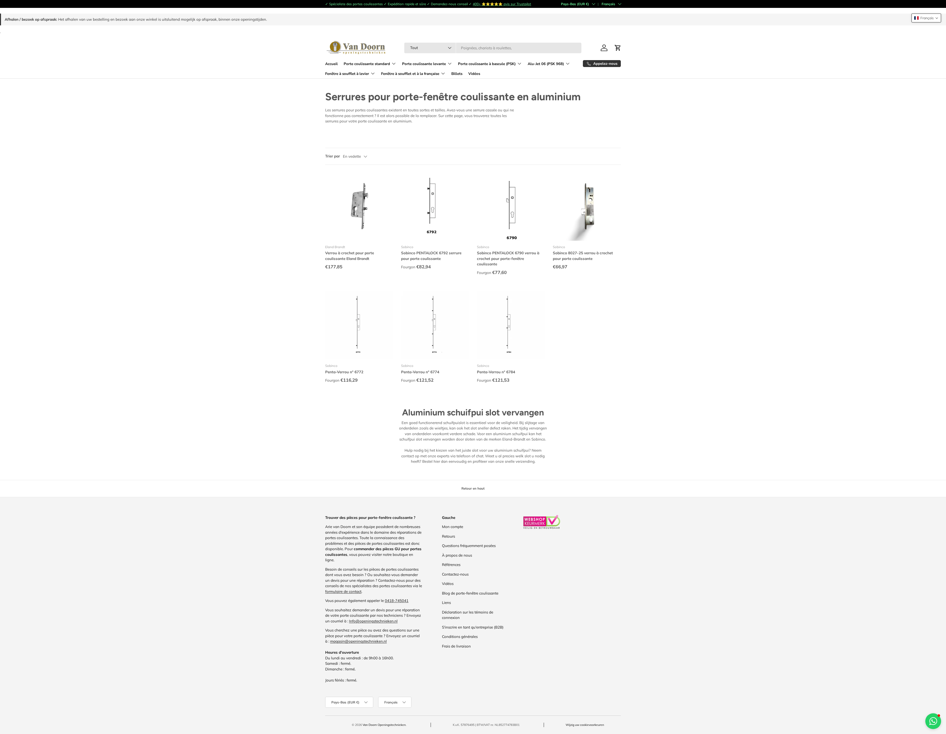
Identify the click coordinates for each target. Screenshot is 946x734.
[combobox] (492, 48)
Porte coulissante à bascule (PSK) (487, 63)
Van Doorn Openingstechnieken (384, 725)
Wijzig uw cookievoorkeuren (585, 725)
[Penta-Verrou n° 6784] (511, 325)
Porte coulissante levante (424, 63)
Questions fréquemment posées (469, 545)
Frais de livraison (456, 646)
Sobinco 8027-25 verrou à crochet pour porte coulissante (583, 256)
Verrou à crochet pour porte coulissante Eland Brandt (349, 256)
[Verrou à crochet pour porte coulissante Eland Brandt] (359, 207)
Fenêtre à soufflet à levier (347, 73)
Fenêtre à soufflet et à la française (410, 73)
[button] (926, 18)
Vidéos (474, 73)
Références (451, 564)
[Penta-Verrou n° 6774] (435, 325)
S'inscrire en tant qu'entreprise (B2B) (473, 627)
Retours (448, 536)
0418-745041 (396, 600)
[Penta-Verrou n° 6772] (359, 325)
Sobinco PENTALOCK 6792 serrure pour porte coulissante (431, 256)
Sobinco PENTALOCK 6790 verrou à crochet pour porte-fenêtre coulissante (508, 258)
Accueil (331, 63)
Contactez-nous (455, 574)
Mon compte (452, 526)
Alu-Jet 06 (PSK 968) (546, 63)
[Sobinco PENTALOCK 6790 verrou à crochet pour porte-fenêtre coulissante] (511, 207)
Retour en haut (473, 488)
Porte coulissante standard (367, 63)
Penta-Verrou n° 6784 (496, 372)
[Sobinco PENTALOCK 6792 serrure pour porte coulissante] (435, 207)
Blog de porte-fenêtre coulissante (470, 593)
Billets (456, 73)
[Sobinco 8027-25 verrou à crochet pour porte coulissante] (587, 207)
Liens (446, 602)
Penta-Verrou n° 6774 (420, 372)
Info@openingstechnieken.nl (373, 621)
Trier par (332, 156)
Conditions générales (460, 636)
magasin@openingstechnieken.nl (358, 641)
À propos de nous (457, 555)
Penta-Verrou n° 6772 (344, 372)
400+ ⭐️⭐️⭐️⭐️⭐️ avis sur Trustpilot (502, 4)
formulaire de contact (343, 591)
